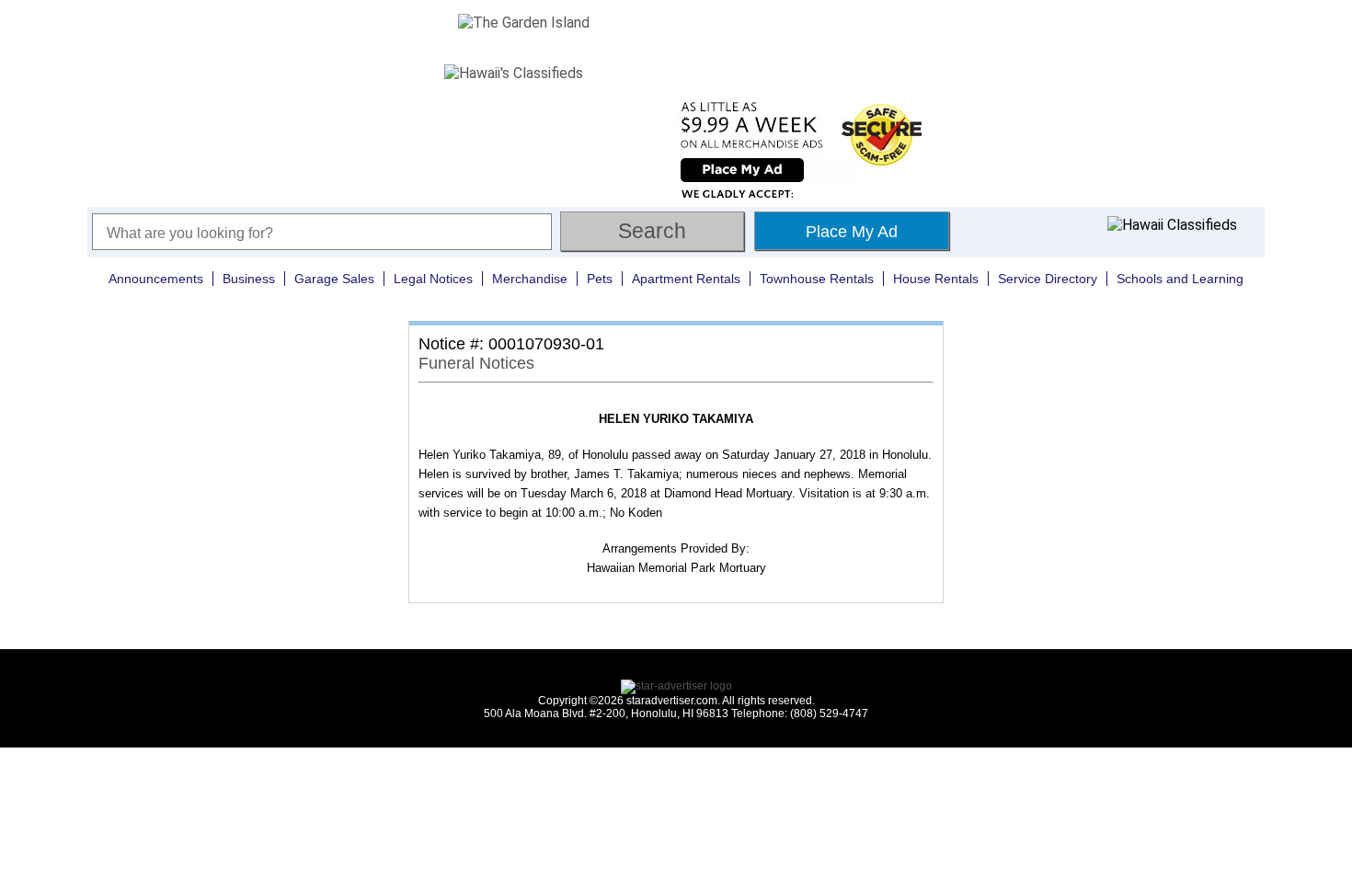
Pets (600, 278)
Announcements (156, 278)
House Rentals (936, 278)
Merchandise (529, 278)
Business (249, 278)
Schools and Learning (1180, 278)
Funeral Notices (476, 363)
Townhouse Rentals (817, 278)
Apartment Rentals (686, 278)
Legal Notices (433, 278)
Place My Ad (852, 232)
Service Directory (1047, 278)
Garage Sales (334, 278)
